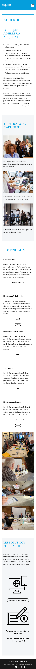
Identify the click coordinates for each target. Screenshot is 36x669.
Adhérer (18, 287)
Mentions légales (9, 664)
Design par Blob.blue (20, 661)
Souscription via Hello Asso (18, 600)
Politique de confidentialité (24, 664)
